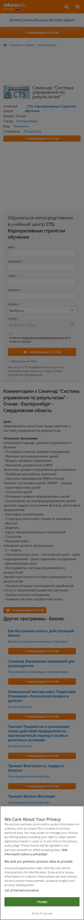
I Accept (42, 902)
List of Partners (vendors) (21, 890)
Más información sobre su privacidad (35, 852)
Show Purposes (42, 913)
